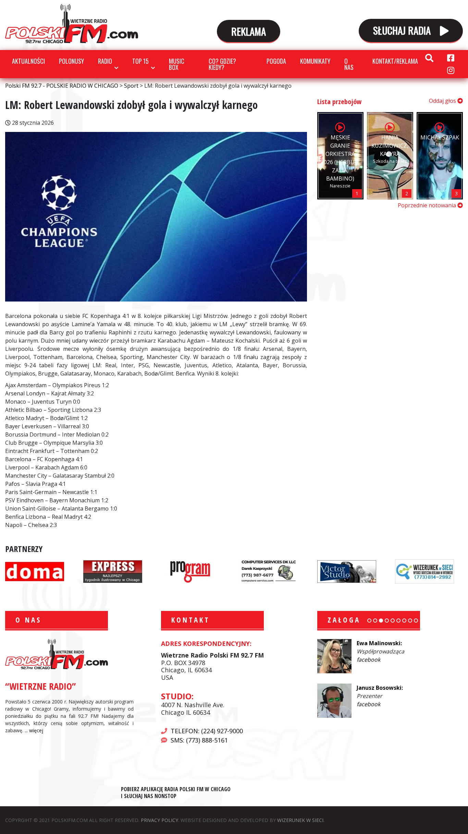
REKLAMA (248, 31)
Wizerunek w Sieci (300, 820)
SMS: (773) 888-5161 (199, 740)
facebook (368, 659)
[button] (369, 620)
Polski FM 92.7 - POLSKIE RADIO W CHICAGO (71, 23)
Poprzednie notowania (427, 205)
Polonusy (71, 61)
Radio (105, 61)
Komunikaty (315, 61)
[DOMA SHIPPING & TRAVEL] (34, 571)
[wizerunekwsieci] (424, 571)
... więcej (34, 730)
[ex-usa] (112, 571)
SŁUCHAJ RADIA (403, 30)
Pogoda (276, 61)
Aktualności (28, 61)
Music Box (176, 64)
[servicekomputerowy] (268, 571)
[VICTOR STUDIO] (346, 571)
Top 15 (140, 61)
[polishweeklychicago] (190, 571)
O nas (349, 64)
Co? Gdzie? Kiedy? (222, 64)
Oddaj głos (443, 101)
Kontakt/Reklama (395, 61)
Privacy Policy (159, 820)
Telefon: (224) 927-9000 (207, 731)
